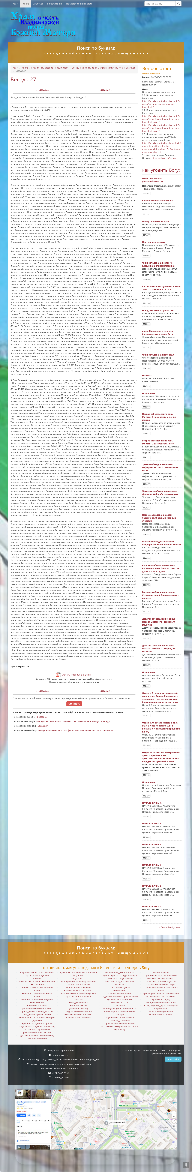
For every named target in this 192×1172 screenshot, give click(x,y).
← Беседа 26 (42, 89)
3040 (147, 858)
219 (146, 214)
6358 (147, 534)
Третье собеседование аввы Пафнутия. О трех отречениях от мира (160, 467)
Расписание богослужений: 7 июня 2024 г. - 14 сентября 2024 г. (161, 288)
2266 (147, 324)
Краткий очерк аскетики (78, 996)
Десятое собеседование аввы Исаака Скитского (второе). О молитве (158, 648)
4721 (147, 457)
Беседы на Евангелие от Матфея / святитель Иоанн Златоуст (103, 67)
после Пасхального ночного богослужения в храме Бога (157, 332)
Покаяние (120, 1005)
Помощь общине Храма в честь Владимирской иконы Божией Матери (119, 1011)
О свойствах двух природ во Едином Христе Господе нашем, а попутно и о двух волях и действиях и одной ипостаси (119, 977)
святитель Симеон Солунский (161, 981)
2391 (147, 920)
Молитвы (78, 999)
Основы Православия (119, 993)
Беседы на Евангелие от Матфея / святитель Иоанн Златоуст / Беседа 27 (75, 721)
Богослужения (54, 3)
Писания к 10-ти (119, 1002)
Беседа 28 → (105, 89)
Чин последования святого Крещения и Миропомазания (158, 264)
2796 (147, 303)
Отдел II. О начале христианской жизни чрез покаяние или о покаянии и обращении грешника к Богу (161, 727)
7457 (147, 235)
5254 (147, 638)
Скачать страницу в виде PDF (76, 674)
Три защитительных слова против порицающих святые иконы (161, 995)
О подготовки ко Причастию (158, 310)
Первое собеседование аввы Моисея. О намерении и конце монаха (159, 417)
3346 (147, 347)
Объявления (119, 990)
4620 (147, 558)
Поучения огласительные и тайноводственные (119, 1019)
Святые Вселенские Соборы (157, 200)
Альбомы (38, 3)
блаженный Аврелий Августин (37, 999)
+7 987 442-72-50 (60, 1073)
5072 (147, 585)
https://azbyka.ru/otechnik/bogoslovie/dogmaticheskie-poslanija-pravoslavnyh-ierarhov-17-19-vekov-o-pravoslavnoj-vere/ (161, 148)
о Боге (25, 3)
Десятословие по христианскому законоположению (37, 1037)
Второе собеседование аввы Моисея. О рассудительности (158, 442)
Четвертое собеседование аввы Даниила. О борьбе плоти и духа (160, 493)
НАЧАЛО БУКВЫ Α (152, 802)
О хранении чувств (120, 987)
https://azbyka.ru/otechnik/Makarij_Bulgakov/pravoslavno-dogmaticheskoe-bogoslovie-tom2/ (161, 128)
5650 (147, 279)
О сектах (147, 375)
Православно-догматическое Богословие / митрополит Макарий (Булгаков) (119, 1026)
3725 (147, 611)
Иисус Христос (78, 978)
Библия (37, 978)
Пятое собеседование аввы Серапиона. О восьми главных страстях (159, 517)
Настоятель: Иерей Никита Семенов (59, 1068)
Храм (15, 3)
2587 (147, 715)
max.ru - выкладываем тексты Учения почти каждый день (60, 1064)
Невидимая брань (78, 1002)
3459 (147, 796)
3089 (147, 837)
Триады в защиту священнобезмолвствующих (161, 1001)
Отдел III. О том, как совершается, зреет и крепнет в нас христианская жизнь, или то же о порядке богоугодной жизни (161, 757)
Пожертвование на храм (79, 3)
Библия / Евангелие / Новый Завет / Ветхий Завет (37, 983)
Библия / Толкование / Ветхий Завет (37, 989)
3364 (147, 193)
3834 (147, 508)
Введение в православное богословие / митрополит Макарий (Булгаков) (37, 1017)
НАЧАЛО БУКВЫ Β (151, 823)
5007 (147, 484)
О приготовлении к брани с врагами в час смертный (78, 1016)
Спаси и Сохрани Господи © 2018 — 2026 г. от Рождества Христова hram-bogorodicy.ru (152, 1052)
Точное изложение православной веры (161, 989)
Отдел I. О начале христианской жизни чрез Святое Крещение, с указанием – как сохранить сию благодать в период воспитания (160, 697)
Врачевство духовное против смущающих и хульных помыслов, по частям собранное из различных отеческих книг (37, 1028)
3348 (147, 745)
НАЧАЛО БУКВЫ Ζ (151, 906)
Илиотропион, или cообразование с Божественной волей (78, 983)
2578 (147, 879)
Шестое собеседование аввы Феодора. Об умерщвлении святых (161, 543)
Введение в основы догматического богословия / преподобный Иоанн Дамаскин (37, 1008)
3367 (147, 816)
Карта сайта (173, 1059)
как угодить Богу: (161, 170)
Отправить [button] (74, 703)
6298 (147, 368)
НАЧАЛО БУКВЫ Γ (151, 844)
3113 (147, 775)
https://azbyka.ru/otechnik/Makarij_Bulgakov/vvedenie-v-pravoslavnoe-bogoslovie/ (161, 104)
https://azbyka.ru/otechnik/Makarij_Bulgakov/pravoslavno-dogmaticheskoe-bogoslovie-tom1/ (161, 119)
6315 (147, 386)
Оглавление (148, 393)
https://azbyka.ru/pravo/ (164, 158)
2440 (147, 686)
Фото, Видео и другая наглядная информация (161, 1007)
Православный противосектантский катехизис (161, 974)
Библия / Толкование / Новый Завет (49, 67)
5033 (147, 433)
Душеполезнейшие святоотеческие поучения (78, 974)
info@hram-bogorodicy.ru (61, 1050)
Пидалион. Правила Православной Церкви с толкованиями (120, 998)
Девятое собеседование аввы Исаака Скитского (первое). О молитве (158, 621)
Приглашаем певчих (153, 242)
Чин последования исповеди (158, 354)
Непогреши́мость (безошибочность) (152, 180)
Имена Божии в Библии (78, 987)
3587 (147, 665)
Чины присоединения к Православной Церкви (161, 1013)
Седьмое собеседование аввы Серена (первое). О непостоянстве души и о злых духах (160, 568)
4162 (147, 899)
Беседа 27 (42, 716)
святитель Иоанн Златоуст (161, 978)
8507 (147, 407)
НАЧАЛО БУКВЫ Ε (151, 885)
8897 (147, 255)
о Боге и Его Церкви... (170, 927)
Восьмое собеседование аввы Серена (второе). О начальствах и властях (160, 595)
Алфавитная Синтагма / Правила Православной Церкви (37, 974)
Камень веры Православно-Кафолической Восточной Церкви (78, 992)
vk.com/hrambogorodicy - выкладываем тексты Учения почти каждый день (60, 1059)
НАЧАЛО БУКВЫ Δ (151, 865)
